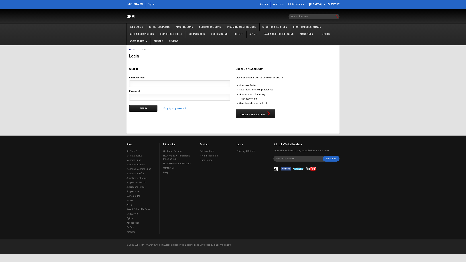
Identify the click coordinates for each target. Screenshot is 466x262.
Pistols (238, 34)
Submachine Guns (210, 26)
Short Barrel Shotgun (307, 26)
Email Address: (137, 77)
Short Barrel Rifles (274, 26)
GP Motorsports (159, 26)
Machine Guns (184, 26)
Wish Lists (278, 4)
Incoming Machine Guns (241, 26)
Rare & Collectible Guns (279, 34)
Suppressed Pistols (141, 34)
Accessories (137, 41)
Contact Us (169, 168)
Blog (165, 172)
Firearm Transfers (209, 155)
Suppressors (197, 34)
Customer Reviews (172, 151)
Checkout (333, 4)
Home (132, 49)
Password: (134, 91)
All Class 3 (136, 26)
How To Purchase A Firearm (177, 163)
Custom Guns (219, 34)
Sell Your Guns (207, 151)
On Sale (158, 41)
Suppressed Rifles (171, 34)
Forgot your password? (174, 108)
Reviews (174, 41)
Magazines (306, 34)
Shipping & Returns (246, 151)
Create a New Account (252, 114)
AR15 (252, 34)
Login (143, 49)
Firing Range (206, 160)
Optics (326, 34)
